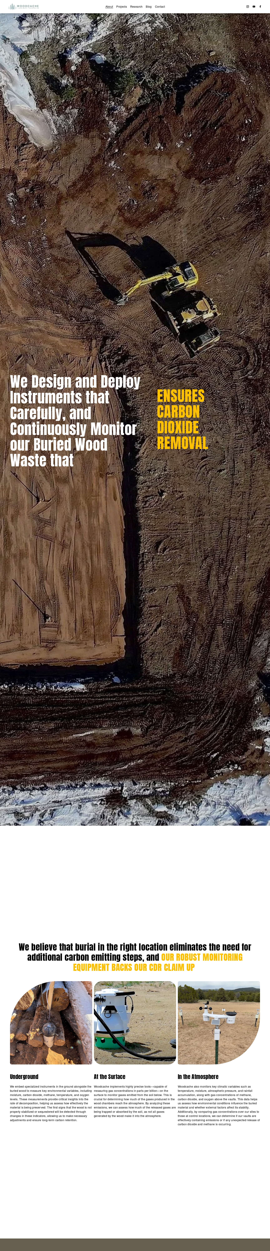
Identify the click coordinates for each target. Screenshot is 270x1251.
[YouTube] (253, 6)
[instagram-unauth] (247, 6)
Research (136, 6)
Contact (160, 6)
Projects (121, 6)
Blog (149, 6)
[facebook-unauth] (260, 6)
